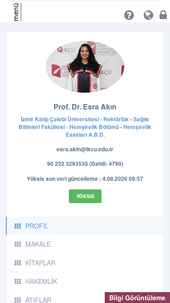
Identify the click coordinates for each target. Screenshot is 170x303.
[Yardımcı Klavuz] (129, 15)
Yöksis (85, 196)
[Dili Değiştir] (148, 15)
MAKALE (38, 243)
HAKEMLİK (41, 281)
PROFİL (37, 225)
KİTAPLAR (40, 262)
